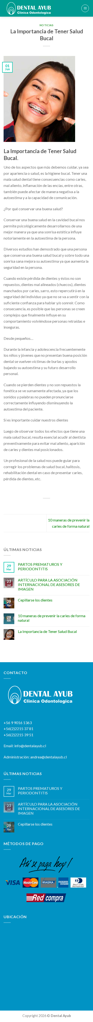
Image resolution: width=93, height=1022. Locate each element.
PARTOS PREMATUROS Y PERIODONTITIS (40, 566)
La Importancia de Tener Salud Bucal (47, 631)
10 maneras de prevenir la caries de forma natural (51, 617)
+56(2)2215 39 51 (18, 734)
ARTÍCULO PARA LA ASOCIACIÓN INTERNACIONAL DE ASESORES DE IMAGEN (49, 584)
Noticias (46, 25)
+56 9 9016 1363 (18, 722)
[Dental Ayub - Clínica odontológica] (32, 8)
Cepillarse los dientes (35, 600)
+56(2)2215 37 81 (18, 728)
